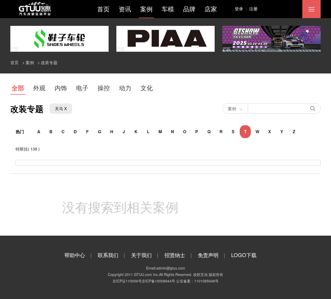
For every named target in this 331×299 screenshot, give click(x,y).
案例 (146, 8)
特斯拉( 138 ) (28, 149)
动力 (125, 87)
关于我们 (144, 255)
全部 (18, 87)
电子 (82, 87)
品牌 (189, 8)
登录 (241, 9)
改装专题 (49, 62)
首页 (103, 8)
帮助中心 (78, 255)
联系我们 (111, 255)
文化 (146, 87)
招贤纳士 (178, 255)
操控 (103, 87)
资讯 (125, 8)
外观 (39, 87)
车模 (168, 8)
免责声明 (211, 255)
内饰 (61, 87)
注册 (253, 9)
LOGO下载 (244, 255)
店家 (211, 8)
